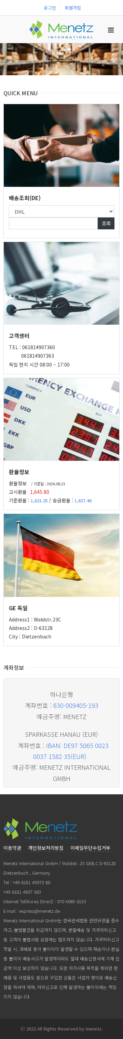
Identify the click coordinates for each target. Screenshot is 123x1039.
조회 (106, 223)
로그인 (50, 7)
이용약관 (12, 847)
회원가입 (73, 7)
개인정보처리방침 (46, 847)
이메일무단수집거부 (90, 847)
